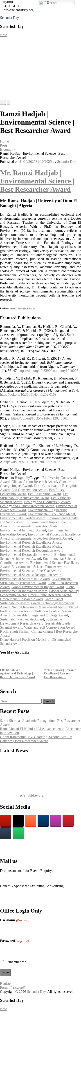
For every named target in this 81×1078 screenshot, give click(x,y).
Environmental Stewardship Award (25, 579)
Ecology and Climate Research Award (27, 506)
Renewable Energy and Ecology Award (39, 615)
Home (6, 41)
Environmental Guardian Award (22, 518)
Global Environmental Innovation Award (37, 589)
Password (14, 941)
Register (7, 68)
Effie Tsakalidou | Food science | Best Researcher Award (59, 673)
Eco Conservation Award (29, 490)
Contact (7, 95)
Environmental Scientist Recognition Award (31, 575)
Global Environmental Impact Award (37, 587)
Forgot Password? (13, 987)
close (3, 35)
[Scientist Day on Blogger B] (30, 821)
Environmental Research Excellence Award (31, 542)
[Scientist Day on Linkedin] (43, 821)
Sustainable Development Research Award (31, 621)
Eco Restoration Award (44, 494)
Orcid (13, 308)
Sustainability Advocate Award (22, 619)
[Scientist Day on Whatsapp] (18, 833)
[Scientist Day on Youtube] (5, 821)
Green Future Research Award (49, 595)
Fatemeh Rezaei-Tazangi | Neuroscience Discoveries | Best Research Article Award (18, 673)
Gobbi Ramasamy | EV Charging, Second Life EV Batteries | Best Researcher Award (36, 739)
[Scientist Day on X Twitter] (18, 821)
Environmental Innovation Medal (34, 526)
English (51, 2)
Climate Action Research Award (34, 482)
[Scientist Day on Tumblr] (5, 833)
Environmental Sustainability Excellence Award (36, 581)
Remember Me (15, 962)
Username (14, 920)
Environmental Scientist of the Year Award (30, 571)
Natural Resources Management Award (39, 607)
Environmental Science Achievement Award (37, 556)
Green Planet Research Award (21, 599)
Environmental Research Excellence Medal (30, 546)
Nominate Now (12, 59)
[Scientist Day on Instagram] (55, 821)
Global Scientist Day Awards (20, 851)
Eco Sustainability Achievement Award (34, 496)
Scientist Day (9, 18)
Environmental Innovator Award (23, 530)
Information (10, 86)
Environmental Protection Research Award (41, 538)
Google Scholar (26, 308)
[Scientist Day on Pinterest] (68, 821)
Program (7, 77)
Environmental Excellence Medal (51, 514)
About (6, 50)
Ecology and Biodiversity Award (47, 502)
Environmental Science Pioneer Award (38, 567)
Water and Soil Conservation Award (49, 627)
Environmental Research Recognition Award (31, 550)
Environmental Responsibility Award (26, 554)
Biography (7, 149)
